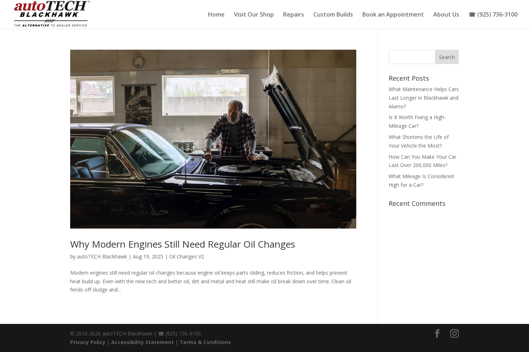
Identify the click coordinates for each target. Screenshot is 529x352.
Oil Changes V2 (186, 256)
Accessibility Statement (142, 342)
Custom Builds (333, 15)
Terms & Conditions (205, 342)
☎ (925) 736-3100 (493, 15)
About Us (446, 15)
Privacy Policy (87, 342)
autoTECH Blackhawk (102, 256)
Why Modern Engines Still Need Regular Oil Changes (182, 244)
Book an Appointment (393, 15)
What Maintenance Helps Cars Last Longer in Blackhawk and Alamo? (424, 98)
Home (216, 15)
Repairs (293, 15)
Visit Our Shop (254, 15)
